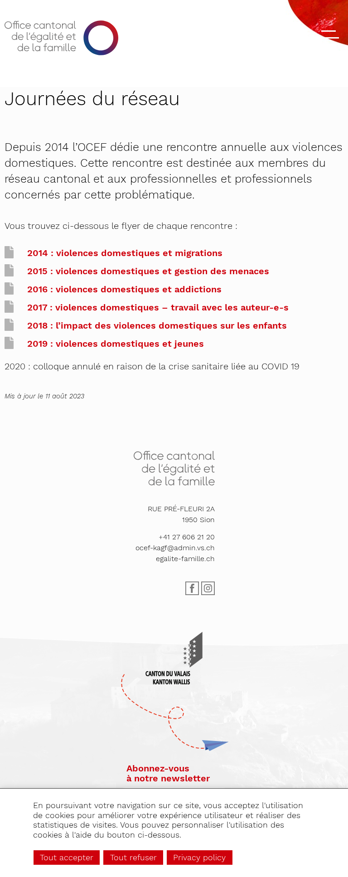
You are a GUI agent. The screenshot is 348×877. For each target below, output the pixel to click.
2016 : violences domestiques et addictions (124, 289)
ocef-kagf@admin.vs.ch (175, 547)
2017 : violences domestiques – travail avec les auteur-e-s (158, 307)
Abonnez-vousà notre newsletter (168, 773)
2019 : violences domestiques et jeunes (115, 343)
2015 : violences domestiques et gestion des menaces (148, 271)
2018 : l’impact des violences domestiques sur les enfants (157, 325)
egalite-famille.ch (185, 558)
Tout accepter (66, 857)
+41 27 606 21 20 (187, 537)
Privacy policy (199, 857)
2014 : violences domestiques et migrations (124, 252)
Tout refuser (133, 857)
